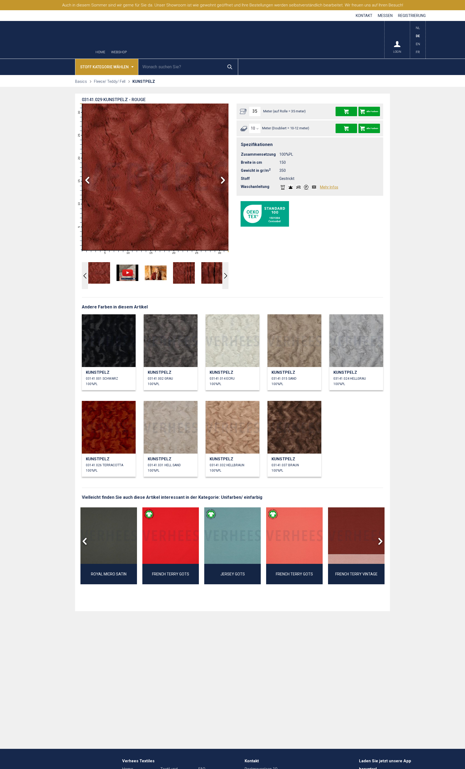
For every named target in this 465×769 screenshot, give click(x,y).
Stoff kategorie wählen (104, 67)
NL (418, 28)
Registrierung (412, 15)
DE (418, 36)
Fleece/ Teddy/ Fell (109, 81)
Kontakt (364, 15)
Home (100, 52)
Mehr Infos (329, 187)
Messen (385, 15)
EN (418, 44)
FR (418, 52)
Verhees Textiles (64, 39)
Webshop (119, 52)
